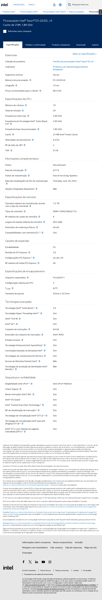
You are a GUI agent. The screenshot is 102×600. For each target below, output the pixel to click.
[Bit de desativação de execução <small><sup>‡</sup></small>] (38, 410)
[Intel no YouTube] (43, 562)
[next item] (100, 11)
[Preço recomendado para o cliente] (40, 91)
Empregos (27, 552)
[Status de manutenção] (28, 175)
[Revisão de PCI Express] (29, 252)
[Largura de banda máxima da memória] (43, 222)
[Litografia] (16, 85)
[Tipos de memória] (24, 211)
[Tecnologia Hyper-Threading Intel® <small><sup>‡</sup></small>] (41, 313)
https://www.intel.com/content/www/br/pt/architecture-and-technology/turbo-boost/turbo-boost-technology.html (50, 508)
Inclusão (79, 542)
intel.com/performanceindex (35, 585)
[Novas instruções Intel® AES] (33, 394)
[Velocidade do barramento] (32, 140)
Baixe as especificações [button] (84, 54)
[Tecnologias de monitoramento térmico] (44, 356)
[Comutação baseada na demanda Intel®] (44, 350)
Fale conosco (56, 547)
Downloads (81, 45)
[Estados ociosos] (22, 340)
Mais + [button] (32, 4)
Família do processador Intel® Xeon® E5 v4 (73, 61)
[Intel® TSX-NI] (19, 319)
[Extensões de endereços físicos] (36, 227)
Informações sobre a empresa (36, 542)
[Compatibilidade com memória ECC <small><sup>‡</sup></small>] (42, 233)
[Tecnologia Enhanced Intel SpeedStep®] (44, 345)
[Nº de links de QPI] (24, 145)
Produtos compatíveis (61, 45)
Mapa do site (90, 547)
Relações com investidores (35, 547)
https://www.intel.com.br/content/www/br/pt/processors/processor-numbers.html (31, 485)
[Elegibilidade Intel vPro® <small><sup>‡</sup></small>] (31, 384)
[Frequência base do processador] (38, 129)
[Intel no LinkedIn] (36, 562)
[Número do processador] (30, 80)
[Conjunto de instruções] (29, 329)
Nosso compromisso (62, 542)
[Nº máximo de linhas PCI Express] (38, 263)
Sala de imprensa (73, 547)
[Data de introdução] (25, 170)
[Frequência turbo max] (28, 116)
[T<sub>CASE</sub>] (12, 288)
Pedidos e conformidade (36, 45)
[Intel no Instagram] (50, 562)
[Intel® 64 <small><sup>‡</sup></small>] (16, 324)
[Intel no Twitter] (30, 562)
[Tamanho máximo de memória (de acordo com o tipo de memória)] (30, 206)
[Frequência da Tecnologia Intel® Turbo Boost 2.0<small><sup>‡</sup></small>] (10, 124)
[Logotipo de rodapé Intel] (8, 567)
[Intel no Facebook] (23, 562)
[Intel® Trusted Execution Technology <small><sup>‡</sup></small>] (42, 405)
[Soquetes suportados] (27, 277)
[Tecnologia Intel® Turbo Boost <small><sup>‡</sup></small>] (36, 308)
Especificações (12, 44)
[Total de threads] (22, 110)
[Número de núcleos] (25, 105)
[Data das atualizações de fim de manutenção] (6, 183)
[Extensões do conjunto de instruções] (42, 335)
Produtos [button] (19, 4)
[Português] (60, 4)
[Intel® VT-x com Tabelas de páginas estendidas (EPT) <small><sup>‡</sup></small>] (24, 431)
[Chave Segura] (20, 389)
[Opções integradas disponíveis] (36, 189)
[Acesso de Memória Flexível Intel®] (39, 361)
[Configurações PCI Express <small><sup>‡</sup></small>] (33, 258)
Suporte (95, 45)
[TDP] (11, 150)
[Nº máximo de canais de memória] (39, 217)
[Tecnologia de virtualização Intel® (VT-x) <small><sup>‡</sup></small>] (46, 415)
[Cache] (13, 134)
